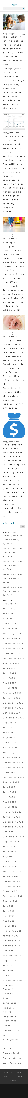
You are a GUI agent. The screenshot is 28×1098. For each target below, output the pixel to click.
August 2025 (11, 663)
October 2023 (11, 772)
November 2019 (13, 980)
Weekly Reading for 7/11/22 (11, 441)
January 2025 (11, 698)
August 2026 (11, 604)
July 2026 (9, 609)
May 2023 (9, 797)
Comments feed (13, 1058)
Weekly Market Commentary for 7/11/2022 (14, 333)
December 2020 (13, 941)
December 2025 (13, 643)
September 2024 (13, 718)
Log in (7, 1048)
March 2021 (10, 926)
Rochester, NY (16, 1072)
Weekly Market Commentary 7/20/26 (12, 591)
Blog (6, 998)
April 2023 (9, 802)
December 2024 (13, 703)
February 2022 (12, 871)
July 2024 (9, 727)
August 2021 (11, 901)
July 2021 (9, 906)
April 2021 (9, 921)
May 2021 (9, 916)
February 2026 (12, 633)
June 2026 (9, 614)
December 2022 (13, 822)
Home (6, 1072)
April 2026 (9, 623)
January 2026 (11, 638)
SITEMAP (13, 1080)
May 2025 (9, 678)
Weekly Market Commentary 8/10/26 (12, 552)
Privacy (19, 1076)
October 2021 (11, 891)
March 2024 (10, 747)
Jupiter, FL (8, 1076)
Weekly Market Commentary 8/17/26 (12, 540)
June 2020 (9, 970)
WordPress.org (12, 1063)
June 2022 (9, 851)
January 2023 (11, 817)
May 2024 (9, 737)
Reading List (11, 1030)
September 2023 (13, 777)
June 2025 (9, 673)
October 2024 (11, 713)
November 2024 (13, 708)
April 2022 (9, 861)
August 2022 (11, 841)
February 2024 (12, 752)
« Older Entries (13, 523)
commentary (11, 1003)
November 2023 (13, 767)
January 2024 (11, 757)
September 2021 (13, 896)
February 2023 (12, 812)
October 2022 (11, 832)
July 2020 (9, 965)
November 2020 (13, 946)
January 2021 (11, 936)
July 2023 (9, 787)
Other (6, 1026)
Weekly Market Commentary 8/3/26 (12, 565)
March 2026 (10, 628)
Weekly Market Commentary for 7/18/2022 (14, 235)
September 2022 (13, 837)
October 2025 (11, 653)
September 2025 (13, 658)
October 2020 (12, 950)
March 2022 (10, 866)
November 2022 (13, 827)
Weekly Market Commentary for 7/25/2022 (14, 33)
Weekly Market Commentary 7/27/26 (12, 578)
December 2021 (13, 881)
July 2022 (9, 846)
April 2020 (9, 975)
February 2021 (12, 931)
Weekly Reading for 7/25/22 (11, 133)
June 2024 (9, 732)
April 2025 (9, 683)
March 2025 (10, 688)
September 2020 (13, 955)
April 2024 (9, 742)
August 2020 (11, 960)
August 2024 (11, 723)
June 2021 (9, 911)
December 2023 (13, 762)
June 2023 (9, 792)
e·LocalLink (13, 1094)
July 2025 (9, 668)
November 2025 (13, 648)
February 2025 (12, 693)
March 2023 (10, 807)
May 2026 (9, 618)
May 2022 (9, 856)
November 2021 (13, 886)
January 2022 (11, 876)
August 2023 (11, 782)
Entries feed (11, 1053)
